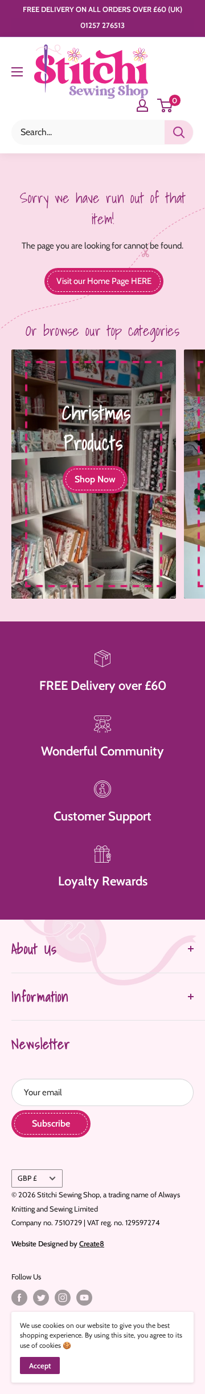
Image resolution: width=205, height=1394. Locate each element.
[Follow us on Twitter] (41, 1298)
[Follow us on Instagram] (63, 1298)
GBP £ (27, 1178)
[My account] (142, 105)
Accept (40, 1365)
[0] (165, 105)
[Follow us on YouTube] (84, 1298)
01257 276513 (102, 25)
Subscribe (51, 1123)
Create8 (91, 1243)
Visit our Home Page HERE (103, 281)
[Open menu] (17, 71)
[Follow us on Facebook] (19, 1298)
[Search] (179, 132)
